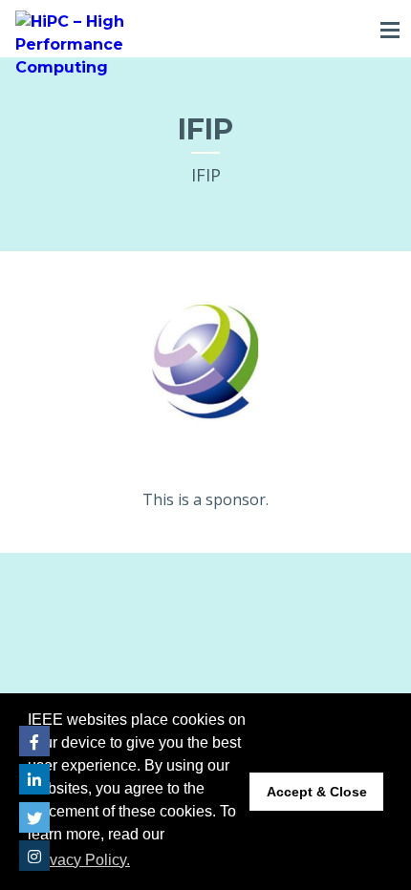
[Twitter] (34, 817)
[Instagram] (34, 855)
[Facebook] (34, 741)
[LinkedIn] (34, 779)
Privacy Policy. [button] (80, 860)
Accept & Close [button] (317, 791)
